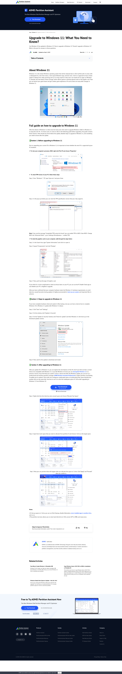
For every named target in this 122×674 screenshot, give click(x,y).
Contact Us (102, 644)
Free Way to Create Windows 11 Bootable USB (41, 566)
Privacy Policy (97, 657)
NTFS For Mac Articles (87, 635)
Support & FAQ (103, 638)
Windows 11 (34, 32)
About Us (102, 632)
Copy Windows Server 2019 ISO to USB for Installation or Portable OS (77, 567)
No (87, 528)
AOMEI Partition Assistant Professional (64, 375)
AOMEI (35, 52)
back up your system (73, 292)
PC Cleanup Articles (86, 641)
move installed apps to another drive (81, 513)
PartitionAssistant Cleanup (42, 641)
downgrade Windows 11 (79, 371)
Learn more (53, 672)
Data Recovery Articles (87, 638)
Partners (101, 641)
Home (30, 32)
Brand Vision (102, 635)
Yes (79, 528)
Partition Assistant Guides (63, 632)
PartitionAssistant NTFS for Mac (43, 635)
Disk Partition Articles (87, 632)
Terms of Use (103, 657)
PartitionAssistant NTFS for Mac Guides (66, 635)
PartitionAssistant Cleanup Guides (65, 641)
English (20, 639)
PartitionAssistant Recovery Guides (65, 638)
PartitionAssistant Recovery (42, 638)
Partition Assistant (40, 632)
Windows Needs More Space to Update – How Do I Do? (43, 580)
